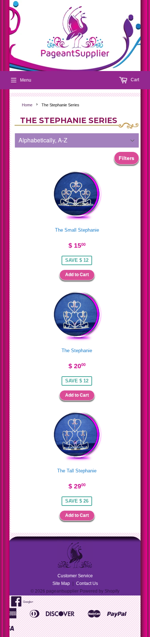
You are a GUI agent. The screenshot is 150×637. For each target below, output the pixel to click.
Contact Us (87, 583)
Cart (134, 79)
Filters (126, 158)
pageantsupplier (62, 591)
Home (27, 105)
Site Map (61, 583)
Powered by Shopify (99, 591)
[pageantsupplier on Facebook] (16, 604)
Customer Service (75, 575)
